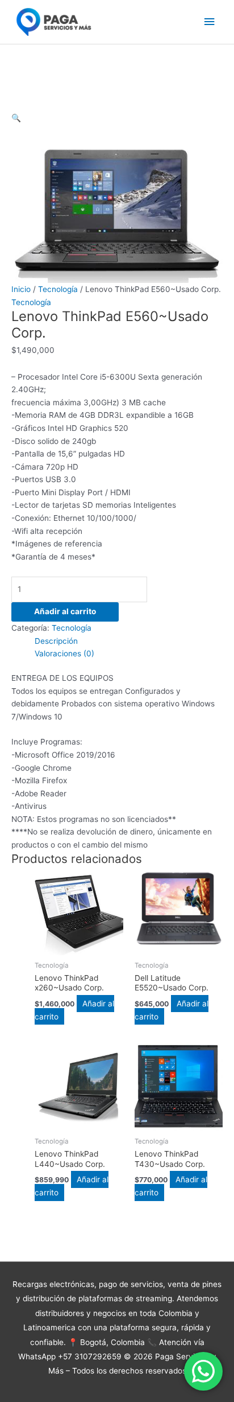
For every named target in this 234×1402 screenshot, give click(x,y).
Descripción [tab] (56, 641)
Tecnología (58, 289)
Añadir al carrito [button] (171, 1010)
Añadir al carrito (65, 611)
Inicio (21, 289)
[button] (16, 117)
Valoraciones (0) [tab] (64, 653)
